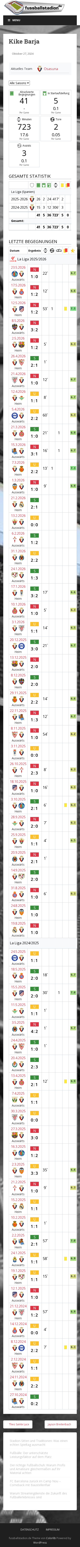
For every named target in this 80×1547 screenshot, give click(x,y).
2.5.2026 (18, 338)
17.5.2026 (18, 285)
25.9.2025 (18, 835)
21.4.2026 (18, 374)
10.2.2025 (18, 1217)
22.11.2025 (18, 710)
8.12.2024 (18, 1341)
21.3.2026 (18, 427)
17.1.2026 (18, 586)
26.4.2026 (18, 356)
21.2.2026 (18, 498)
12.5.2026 (18, 303)
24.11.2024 (18, 1377)
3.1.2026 (18, 622)
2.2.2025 (18, 1235)
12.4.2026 (18, 391)
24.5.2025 (18, 951)
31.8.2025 (18, 888)
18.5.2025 (18, 969)
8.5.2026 (18, 320)
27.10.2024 (18, 1395)
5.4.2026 (18, 409)
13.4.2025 (18, 1075)
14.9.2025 (18, 870)
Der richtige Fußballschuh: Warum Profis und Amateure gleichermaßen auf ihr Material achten (37, 1469)
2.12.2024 (18, 1359)
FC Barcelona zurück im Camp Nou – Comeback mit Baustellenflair (35, 1483)
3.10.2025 (18, 799)
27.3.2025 (18, 1129)
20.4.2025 (18, 1058)
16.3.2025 (18, 1146)
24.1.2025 (18, 1253)
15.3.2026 (18, 445)
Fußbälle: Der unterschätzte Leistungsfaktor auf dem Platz (30, 1455)
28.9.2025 (18, 817)
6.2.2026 (18, 533)
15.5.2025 (18, 987)
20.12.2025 (18, 640)
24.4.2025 (18, 1040)
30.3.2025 (18, 1111)
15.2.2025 (18, 1200)
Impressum (53, 1529)
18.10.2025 (18, 781)
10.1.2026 (18, 604)
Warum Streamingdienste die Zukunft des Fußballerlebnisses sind (38, 1495)
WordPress (40, 1542)
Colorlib (51, 1538)
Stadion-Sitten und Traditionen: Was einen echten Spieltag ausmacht (39, 1443)
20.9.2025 (18, 852)
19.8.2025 (18, 923)
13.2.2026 (18, 515)
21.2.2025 (18, 1182)
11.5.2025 (18, 1005)
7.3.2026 (18, 462)
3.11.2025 (18, 746)
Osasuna (51, 69)
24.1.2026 (18, 569)
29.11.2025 (18, 693)
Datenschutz (29, 1529)
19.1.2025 (18, 1270)
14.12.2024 (18, 1324)
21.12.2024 (18, 1306)
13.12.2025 (18, 657)
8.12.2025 (18, 675)
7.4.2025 (18, 1093)
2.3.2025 (18, 1164)
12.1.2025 (18, 1288)
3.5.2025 (18, 1022)
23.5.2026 (18, 267)
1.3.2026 (18, 480)
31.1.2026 (18, 551)
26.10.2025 (18, 764)
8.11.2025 (18, 728)
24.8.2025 (18, 905)
